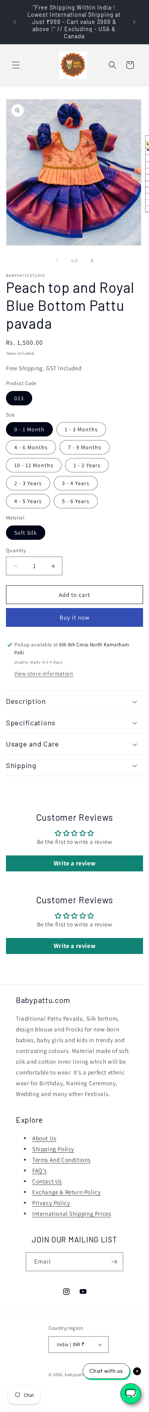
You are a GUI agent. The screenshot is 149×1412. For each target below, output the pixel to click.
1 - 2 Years (87, 465)
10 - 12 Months (33, 465)
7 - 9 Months (84, 447)
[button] (16, 65)
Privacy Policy (51, 1203)
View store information (43, 673)
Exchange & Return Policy (66, 1192)
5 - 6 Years (75, 501)
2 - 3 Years (28, 483)
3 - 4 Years (75, 483)
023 (19, 398)
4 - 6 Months (31, 447)
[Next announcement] (134, 22)
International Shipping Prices (71, 1213)
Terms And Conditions (61, 1159)
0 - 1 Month (29, 429)
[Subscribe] (114, 1261)
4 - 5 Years (28, 501)
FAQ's (39, 1170)
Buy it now (75, 617)
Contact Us (47, 1181)
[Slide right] (92, 260)
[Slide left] (57, 260)
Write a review (74, 863)
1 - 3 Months (81, 429)
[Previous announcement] (14, 22)
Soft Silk (25, 532)
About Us (44, 1138)
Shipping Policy (53, 1149)
